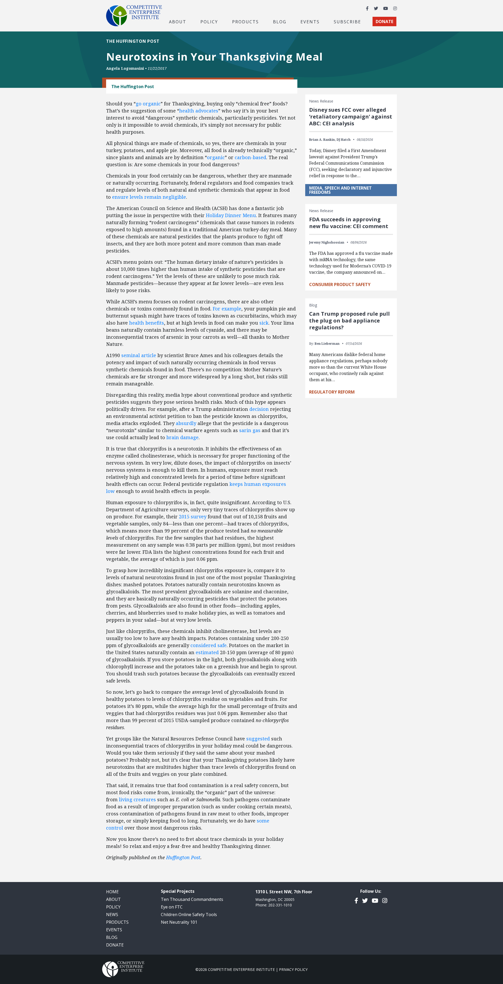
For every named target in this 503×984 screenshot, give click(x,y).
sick (264, 323)
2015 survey (192, 516)
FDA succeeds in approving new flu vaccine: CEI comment (348, 223)
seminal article (138, 355)
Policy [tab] (209, 21)
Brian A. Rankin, (322, 139)
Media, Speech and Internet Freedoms (340, 190)
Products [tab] (245, 21)
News (112, 914)
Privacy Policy (293, 969)
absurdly (186, 423)
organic (216, 157)
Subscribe (347, 21)
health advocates (198, 110)
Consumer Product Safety (339, 284)
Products (117, 922)
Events (310, 21)
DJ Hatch (344, 139)
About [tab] (177, 21)
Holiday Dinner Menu (231, 215)
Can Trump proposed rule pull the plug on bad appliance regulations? (349, 320)
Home (112, 892)
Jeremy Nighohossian (326, 242)
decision (259, 409)
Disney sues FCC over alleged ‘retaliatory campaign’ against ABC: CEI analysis (350, 116)
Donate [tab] (384, 21)
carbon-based (250, 157)
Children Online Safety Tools (189, 914)
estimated (207, 652)
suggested (258, 738)
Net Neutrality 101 (179, 922)
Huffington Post (183, 857)
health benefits (146, 323)
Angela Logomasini (125, 68)
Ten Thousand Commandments (192, 899)
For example (227, 308)
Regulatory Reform (332, 392)
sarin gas (249, 430)
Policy (113, 907)
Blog (279, 21)
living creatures (137, 799)
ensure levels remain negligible (149, 197)
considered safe (208, 645)
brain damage (182, 437)
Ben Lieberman (327, 343)
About (113, 899)
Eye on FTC (172, 907)
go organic (148, 103)
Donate (115, 945)
